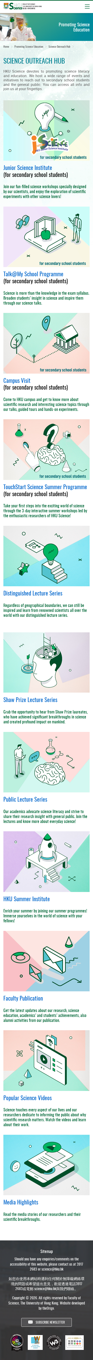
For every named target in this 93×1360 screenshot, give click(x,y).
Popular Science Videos (27, 1097)
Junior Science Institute (27, 167)
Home (6, 46)
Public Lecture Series (25, 799)
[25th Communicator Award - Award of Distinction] (16, 1342)
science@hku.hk (52, 1269)
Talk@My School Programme (33, 274)
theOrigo (48, 1308)
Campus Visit (16, 380)
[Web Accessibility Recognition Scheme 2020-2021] (74, 1342)
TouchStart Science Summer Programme (45, 486)
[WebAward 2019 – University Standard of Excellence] (35, 1342)
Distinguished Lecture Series (32, 593)
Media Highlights (20, 1202)
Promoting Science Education (28, 46)
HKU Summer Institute (26, 898)
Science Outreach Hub (59, 46)
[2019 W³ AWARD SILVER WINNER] (54, 1342)
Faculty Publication (23, 998)
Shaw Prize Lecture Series (30, 699)
